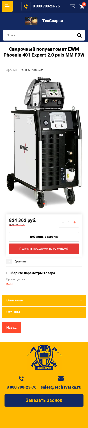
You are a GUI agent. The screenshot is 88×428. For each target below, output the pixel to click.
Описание (14, 300)
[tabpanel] (44, 142)
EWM (9, 284)
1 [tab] (44, 204)
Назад (11, 328)
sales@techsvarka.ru (61, 387)
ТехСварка (52, 20)
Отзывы (13, 312)
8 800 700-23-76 (46, 6)
